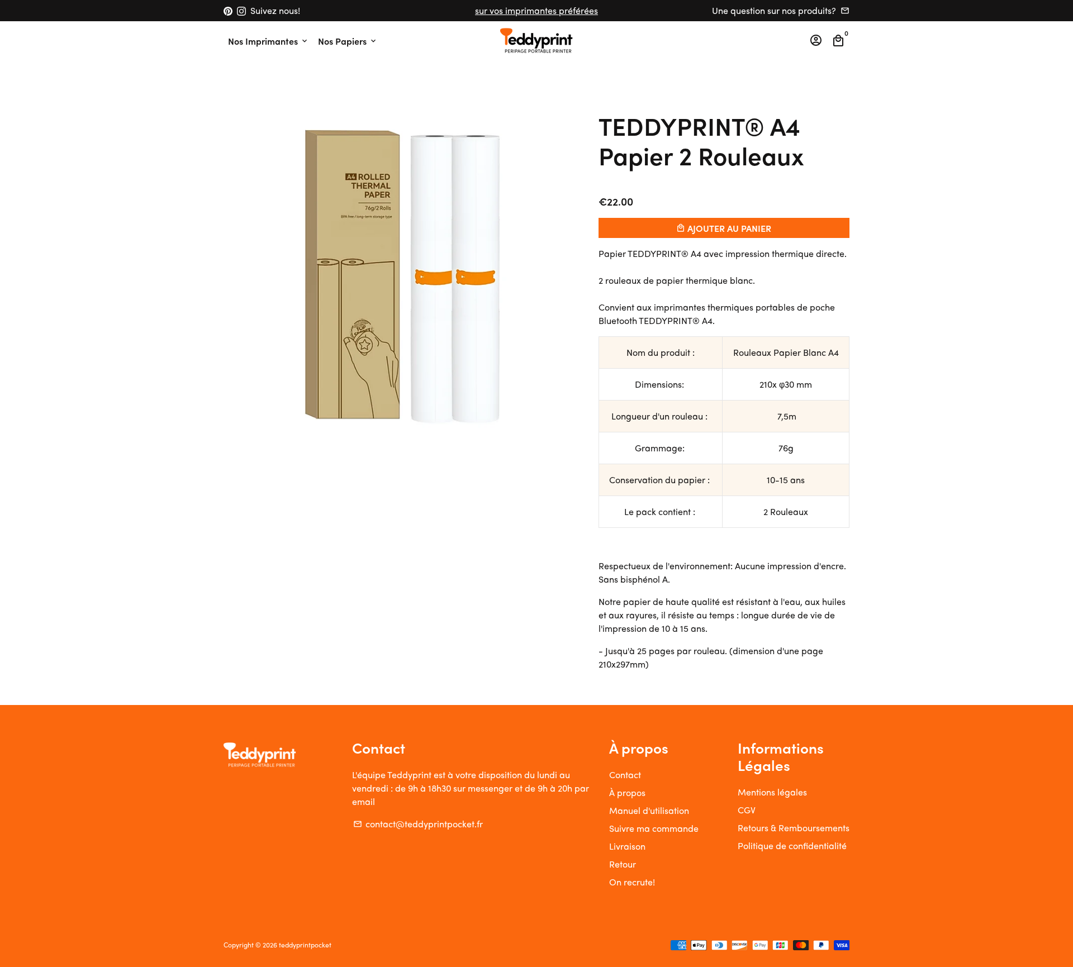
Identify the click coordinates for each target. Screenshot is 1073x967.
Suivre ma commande (654, 828)
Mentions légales (772, 792)
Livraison (627, 846)
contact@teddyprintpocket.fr (418, 824)
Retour (622, 864)
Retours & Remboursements (793, 827)
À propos (627, 792)
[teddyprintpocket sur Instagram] (241, 10)
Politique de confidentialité (792, 845)
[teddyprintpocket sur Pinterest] (228, 10)
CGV (747, 810)
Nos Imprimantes (268, 41)
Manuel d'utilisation (649, 810)
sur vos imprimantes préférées (536, 10)
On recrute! (632, 882)
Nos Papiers (348, 41)
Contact (625, 774)
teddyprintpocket (305, 944)
